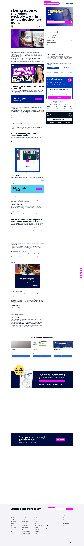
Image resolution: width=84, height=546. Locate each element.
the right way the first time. (30, 278)
